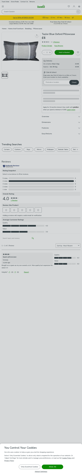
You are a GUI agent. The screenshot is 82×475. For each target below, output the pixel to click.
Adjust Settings (41, 472)
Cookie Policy (67, 458)
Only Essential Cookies (29, 467)
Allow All (52, 467)
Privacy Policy (9, 461)
